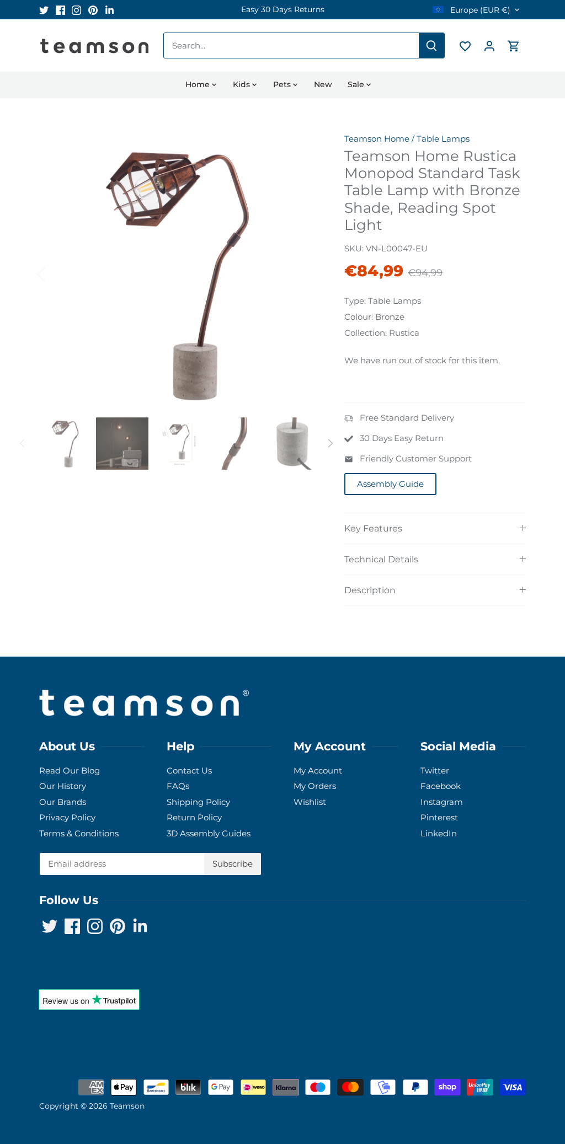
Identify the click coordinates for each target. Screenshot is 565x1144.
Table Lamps (443, 138)
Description (370, 590)
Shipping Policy (198, 802)
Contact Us (189, 770)
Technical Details (381, 559)
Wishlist (310, 802)
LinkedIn (438, 833)
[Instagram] (76, 9)
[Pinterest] (93, 9)
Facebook (440, 786)
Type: (355, 301)
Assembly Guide (390, 484)
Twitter (434, 770)
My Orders (315, 786)
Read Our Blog (69, 770)
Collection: (365, 332)
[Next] (301, 273)
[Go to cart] (513, 45)
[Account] (489, 45)
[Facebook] (60, 9)
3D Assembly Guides (208, 833)
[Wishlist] (465, 45)
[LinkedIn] (109, 9)
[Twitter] (44, 9)
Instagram (441, 802)
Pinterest (439, 817)
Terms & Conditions (79, 833)
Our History (62, 786)
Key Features (373, 528)
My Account (318, 770)
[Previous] (55, 273)
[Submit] (431, 45)
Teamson (127, 1106)
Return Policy (194, 817)
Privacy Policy (67, 817)
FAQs (178, 786)
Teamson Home (376, 138)
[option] (282, 9)
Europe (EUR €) (479, 10)
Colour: (358, 316)
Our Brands (62, 802)
